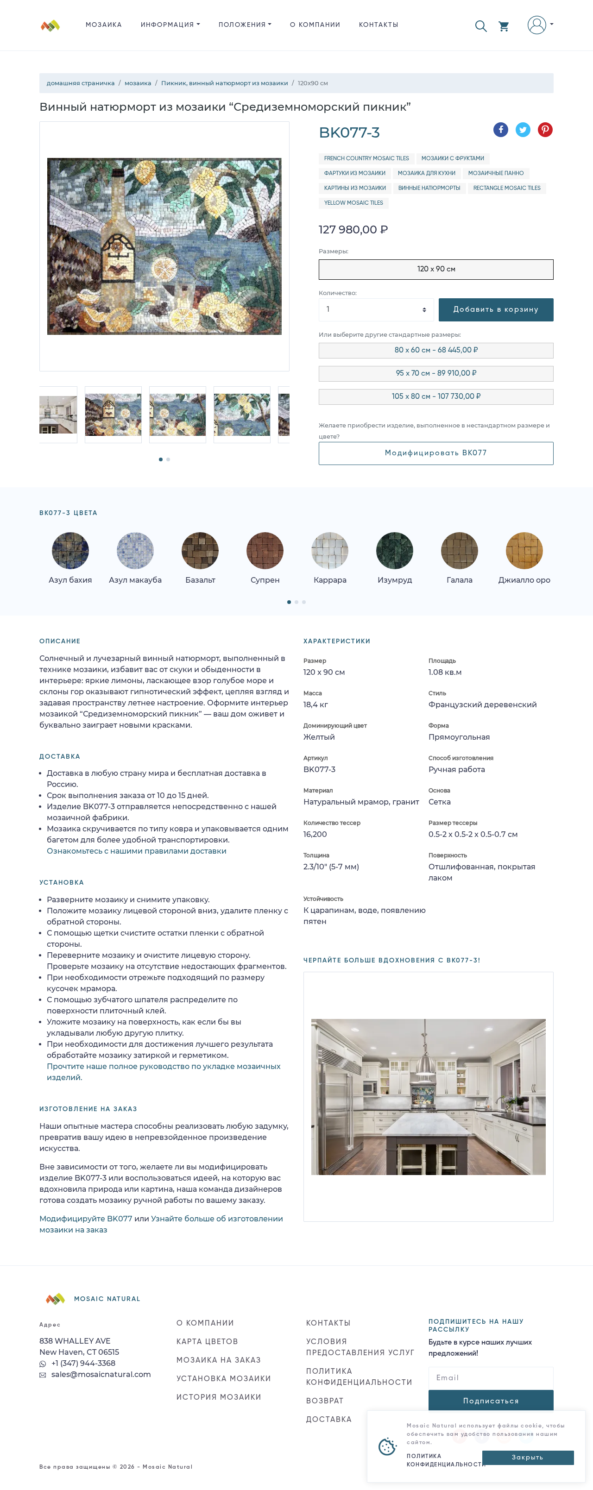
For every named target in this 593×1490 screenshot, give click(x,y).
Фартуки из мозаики (354, 173)
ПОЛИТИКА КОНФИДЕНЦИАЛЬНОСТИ (359, 1377)
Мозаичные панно (496, 173)
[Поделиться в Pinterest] (545, 129)
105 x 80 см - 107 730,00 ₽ (436, 397)
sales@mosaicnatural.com (100, 1374)
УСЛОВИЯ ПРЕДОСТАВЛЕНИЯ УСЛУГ (360, 1348)
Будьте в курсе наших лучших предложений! (480, 1348)
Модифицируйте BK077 (85, 1218)
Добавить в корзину (496, 310)
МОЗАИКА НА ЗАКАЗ (219, 1360)
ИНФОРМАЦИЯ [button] (168, 25)
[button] (481, 25)
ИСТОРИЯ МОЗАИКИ (219, 1398)
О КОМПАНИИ (315, 25)
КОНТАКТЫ (379, 25)
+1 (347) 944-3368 (82, 1363)
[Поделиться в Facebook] (500, 129)
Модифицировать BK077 (436, 453)
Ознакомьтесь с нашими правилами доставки (137, 851)
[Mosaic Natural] (50, 32)
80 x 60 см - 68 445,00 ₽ (436, 350)
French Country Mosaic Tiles (366, 159)
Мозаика (104, 25)
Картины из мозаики (355, 188)
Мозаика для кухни (426, 173)
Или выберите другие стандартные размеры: (390, 334)
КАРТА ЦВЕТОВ (208, 1342)
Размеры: (333, 251)
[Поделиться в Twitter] (523, 129)
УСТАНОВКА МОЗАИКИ (224, 1379)
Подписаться (491, 1401)
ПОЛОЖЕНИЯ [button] (242, 25)
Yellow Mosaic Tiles (353, 203)
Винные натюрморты (429, 188)
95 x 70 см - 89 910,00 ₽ (436, 373)
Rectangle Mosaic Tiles (507, 188)
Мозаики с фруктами (453, 159)
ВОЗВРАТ (325, 1401)
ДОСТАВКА (329, 1420)
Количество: (338, 292)
